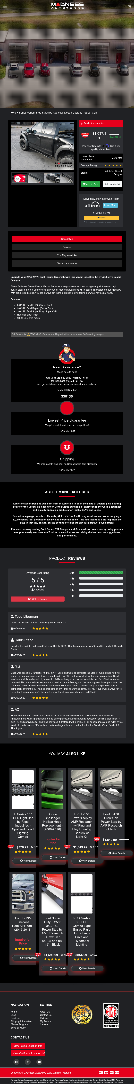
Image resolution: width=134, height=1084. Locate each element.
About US (45, 1011)
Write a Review (39, 599)
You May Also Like (67, 255)
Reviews (67, 247)
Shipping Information (21, 1021)
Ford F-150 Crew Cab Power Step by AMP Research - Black (111, 821)
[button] (70, 145)
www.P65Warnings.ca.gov (90, 334)
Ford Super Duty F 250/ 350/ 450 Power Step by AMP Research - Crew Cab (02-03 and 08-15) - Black (52, 931)
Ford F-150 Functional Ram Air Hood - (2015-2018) (23, 923)
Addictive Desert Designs (113, 172)
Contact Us (45, 1014)
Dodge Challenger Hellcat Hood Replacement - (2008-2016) (52, 821)
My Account (46, 1021)
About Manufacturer (67, 263)
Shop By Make (18, 1027)
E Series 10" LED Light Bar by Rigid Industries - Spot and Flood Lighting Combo (23, 825)
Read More (66, 430)
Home (14, 1011)
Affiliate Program (19, 1024)
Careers (44, 1024)
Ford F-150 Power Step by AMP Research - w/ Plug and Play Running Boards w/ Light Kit (81, 825)
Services (15, 1018)
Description (67, 238)
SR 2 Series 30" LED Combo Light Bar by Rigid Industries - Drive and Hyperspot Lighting (82, 931)
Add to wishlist (112, 184)
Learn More (110, 205)
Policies (44, 1018)
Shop (13, 1014)
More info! (116, 157)
